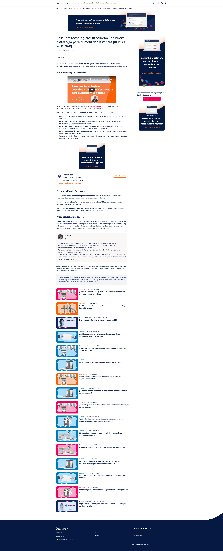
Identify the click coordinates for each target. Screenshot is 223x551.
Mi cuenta (135, 532)
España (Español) (143, 544)
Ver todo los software (152, 99)
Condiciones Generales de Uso (65, 539)
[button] (92, 89)
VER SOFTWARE (120, 176)
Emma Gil (62, 51)
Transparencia (60, 536)
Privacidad (59, 533)
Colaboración (63, 8)
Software (96, 535)
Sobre (95, 532)
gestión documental (97, 106)
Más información (91, 282)
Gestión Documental (74, 8)
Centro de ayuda (137, 535)
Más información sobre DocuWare (69, 183)
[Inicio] (57, 8)
